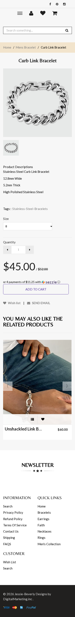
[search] (67, 30)
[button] (37, 282)
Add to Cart (35, 289)
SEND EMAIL (40, 303)
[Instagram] (63, 4)
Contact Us (11, 531)
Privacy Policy (13, 512)
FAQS (7, 544)
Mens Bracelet (26, 47)
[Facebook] (49, 4)
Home (7, 47)
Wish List (9, 562)
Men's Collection (49, 544)
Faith (41, 525)
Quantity (9, 242)
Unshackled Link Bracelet (24, 429)
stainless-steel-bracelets (30, 209)
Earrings (43, 519)
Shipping (9, 537)
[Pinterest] (56, 4)
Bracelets (44, 512)
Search (7, 506)
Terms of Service (15, 525)
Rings (41, 537)
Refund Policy (12, 519)
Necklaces (44, 531)
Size (6, 219)
